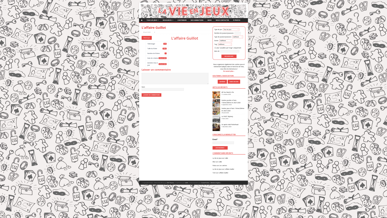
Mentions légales (215, 183)
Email (215, 139)
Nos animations (197, 20)
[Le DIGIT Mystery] (216, 119)
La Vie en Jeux (217, 158)
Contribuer (182, 20)
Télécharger (146, 38)
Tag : (215, 44)
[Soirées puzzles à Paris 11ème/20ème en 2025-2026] (216, 103)
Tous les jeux (152, 20)
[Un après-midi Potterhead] (216, 127)
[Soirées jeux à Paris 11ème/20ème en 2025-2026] (216, 111)
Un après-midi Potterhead (230, 124)
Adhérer (222, 82)
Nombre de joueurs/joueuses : (224, 33)
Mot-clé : (217, 51)
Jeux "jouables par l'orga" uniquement (229, 48)
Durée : (216, 40)
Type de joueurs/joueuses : (223, 37)
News (210, 20)
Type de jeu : (218, 29)
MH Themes (170, 183)
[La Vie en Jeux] (193, 17)
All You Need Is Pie (228, 92)
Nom (143, 87)
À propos (236, 20)
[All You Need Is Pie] (216, 95)
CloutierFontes (205, 183)
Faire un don (233, 82)
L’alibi (226, 158)
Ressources (167, 20)
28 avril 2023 (147, 32)
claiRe (186, 183)
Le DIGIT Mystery (227, 116)
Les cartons (223, 165)
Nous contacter (222, 20)
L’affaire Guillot (229, 169)
